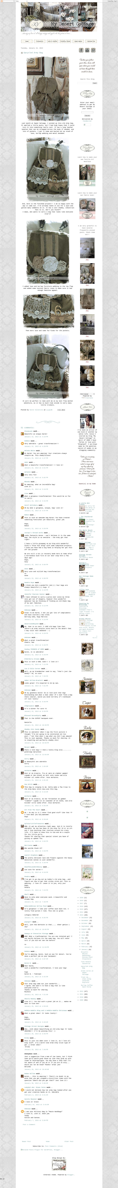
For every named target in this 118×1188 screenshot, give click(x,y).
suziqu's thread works (33, 533)
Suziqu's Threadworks (84, 563)
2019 (82, 900)
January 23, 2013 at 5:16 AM (36, 792)
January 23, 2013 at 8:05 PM (36, 918)
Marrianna (28, 845)
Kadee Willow (29, 1073)
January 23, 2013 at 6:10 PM (36, 872)
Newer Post (26, 1141)
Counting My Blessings (84, 604)
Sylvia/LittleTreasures (34, 823)
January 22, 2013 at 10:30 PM (36, 725)
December (85, 917)
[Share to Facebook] (63, 410)
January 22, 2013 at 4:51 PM (36, 468)
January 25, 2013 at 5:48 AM (36, 1022)
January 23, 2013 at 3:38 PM (36, 851)
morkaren (28, 770)
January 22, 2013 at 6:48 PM (36, 655)
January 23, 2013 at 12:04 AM (36, 754)
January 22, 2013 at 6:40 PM (36, 645)
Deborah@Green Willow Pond (35, 906)
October (85, 923)
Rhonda (27, 482)
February (85, 946)
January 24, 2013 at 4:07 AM (36, 959)
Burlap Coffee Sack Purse (87, 986)
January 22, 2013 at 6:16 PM (36, 619)
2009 (82, 1000)
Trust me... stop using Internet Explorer (86, 979)
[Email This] (58, 410)
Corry (26, 759)
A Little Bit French (84, 503)
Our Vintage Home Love (86, 576)
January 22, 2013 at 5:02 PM (36, 477)
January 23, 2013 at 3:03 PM (36, 841)
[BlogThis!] (60, 410)
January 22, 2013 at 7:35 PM (36, 676)
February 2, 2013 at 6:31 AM (36, 1095)
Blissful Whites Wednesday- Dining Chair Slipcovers (87, 955)
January (85, 949)
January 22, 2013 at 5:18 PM (36, 489)
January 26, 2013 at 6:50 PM (36, 1034)
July (83, 932)
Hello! (87, 579)
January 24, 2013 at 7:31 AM (36, 994)
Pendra (27, 876)
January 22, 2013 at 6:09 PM (36, 578)
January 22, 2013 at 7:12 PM (36, 664)
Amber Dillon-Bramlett (33, 680)
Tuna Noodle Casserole (86, 962)
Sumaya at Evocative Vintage (36, 933)
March (84, 944)
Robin (26, 515)
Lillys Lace (84, 589)
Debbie (27, 951)
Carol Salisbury (31, 505)
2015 (82, 909)
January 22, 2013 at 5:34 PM (36, 501)
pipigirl (28, 922)
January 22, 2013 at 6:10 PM (36, 590)
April (84, 941)
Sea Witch (28, 784)
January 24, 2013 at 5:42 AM (36, 977)
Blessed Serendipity (32, 715)
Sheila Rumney (30, 999)
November (85, 920)
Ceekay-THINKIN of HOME (34, 649)
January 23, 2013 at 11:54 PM (36, 947)
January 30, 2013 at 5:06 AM (36, 1083)
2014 (82, 912)
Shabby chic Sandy (31, 729)
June (83, 935)
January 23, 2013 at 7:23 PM (36, 890)
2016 (82, 906)
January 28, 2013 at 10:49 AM (36, 1069)
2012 (82, 991)
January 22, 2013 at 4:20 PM (36, 446)
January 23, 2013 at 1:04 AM (36, 766)
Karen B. (28, 963)
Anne (26, 569)
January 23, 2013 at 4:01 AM (36, 780)
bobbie (27, 441)
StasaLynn (28, 431)
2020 (82, 897)
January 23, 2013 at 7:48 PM (36, 902)
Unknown (27, 610)
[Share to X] (61, 410)
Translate (89, 398)
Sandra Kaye (29, 582)
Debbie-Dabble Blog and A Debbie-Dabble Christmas (45, 1010)
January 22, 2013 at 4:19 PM (36, 437)
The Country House (86, 557)
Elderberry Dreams (31, 659)
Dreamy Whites (85, 619)
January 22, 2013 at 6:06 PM (36, 564)
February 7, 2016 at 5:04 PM (36, 1120)
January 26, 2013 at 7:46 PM (36, 1049)
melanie (27, 472)
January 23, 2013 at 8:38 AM (36, 819)
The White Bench (85, 530)
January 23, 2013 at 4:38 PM (36, 862)
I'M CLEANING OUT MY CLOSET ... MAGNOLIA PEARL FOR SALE (87, 594)
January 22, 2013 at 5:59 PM (36, 528)
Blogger (70, 1175)
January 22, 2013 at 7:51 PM (36, 686)
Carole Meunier (30, 1099)
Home (48, 1141)
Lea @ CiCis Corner (32, 668)
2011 (82, 994)
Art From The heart (32, 810)
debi (26, 462)
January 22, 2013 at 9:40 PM (36, 702)
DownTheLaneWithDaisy (33, 867)
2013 (82, 915)
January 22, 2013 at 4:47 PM (36, 458)
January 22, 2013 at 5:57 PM (36, 511)
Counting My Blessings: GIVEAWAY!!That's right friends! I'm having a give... (86, 610)
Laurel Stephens (31, 855)
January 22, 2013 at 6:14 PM (36, 606)
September (85, 926)
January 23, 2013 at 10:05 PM (36, 929)
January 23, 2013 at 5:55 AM (36, 806)
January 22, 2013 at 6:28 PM (36, 633)
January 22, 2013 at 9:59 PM (36, 711)
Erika (26, 1038)
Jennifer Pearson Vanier (34, 594)
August (84, 929)
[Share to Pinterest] (64, 410)
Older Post (69, 1141)
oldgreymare (29, 706)
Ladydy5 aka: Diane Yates (35, 1087)
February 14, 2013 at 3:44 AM (36, 1104)
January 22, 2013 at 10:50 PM (36, 743)
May (83, 938)
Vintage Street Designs (34, 1026)
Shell (26, 894)
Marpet (27, 747)
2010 (82, 997)
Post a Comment (29, 1124)
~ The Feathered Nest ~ (85, 517)
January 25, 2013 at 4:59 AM (36, 1006)
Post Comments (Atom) (54, 1146)
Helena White (29, 450)
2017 (82, 903)
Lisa (26, 493)
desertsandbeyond (31, 624)
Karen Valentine (37, 410)
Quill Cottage (85, 542)
